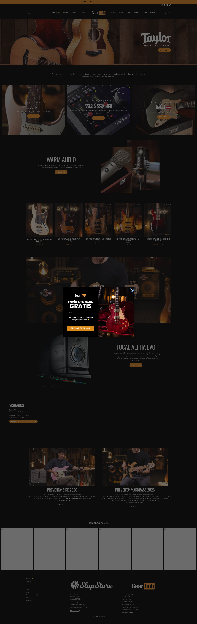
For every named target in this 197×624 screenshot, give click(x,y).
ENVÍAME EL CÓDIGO (80, 328)
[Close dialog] (132, 290)
